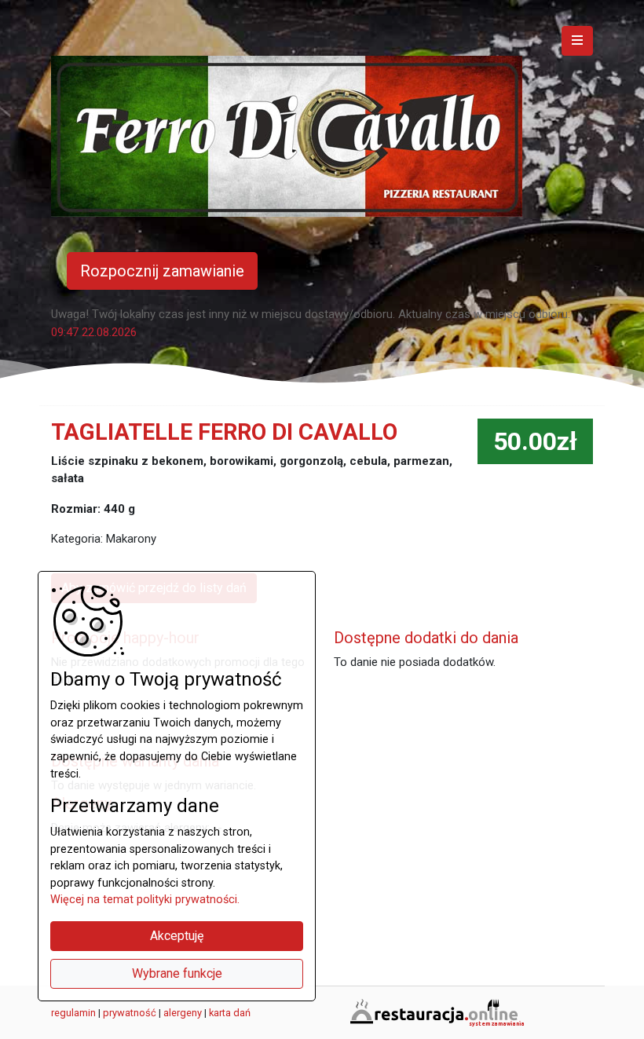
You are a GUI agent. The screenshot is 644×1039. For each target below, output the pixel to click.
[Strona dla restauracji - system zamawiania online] (436, 1011)
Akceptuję (176, 935)
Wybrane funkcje (177, 973)
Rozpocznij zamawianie (162, 271)
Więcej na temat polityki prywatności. (145, 899)
